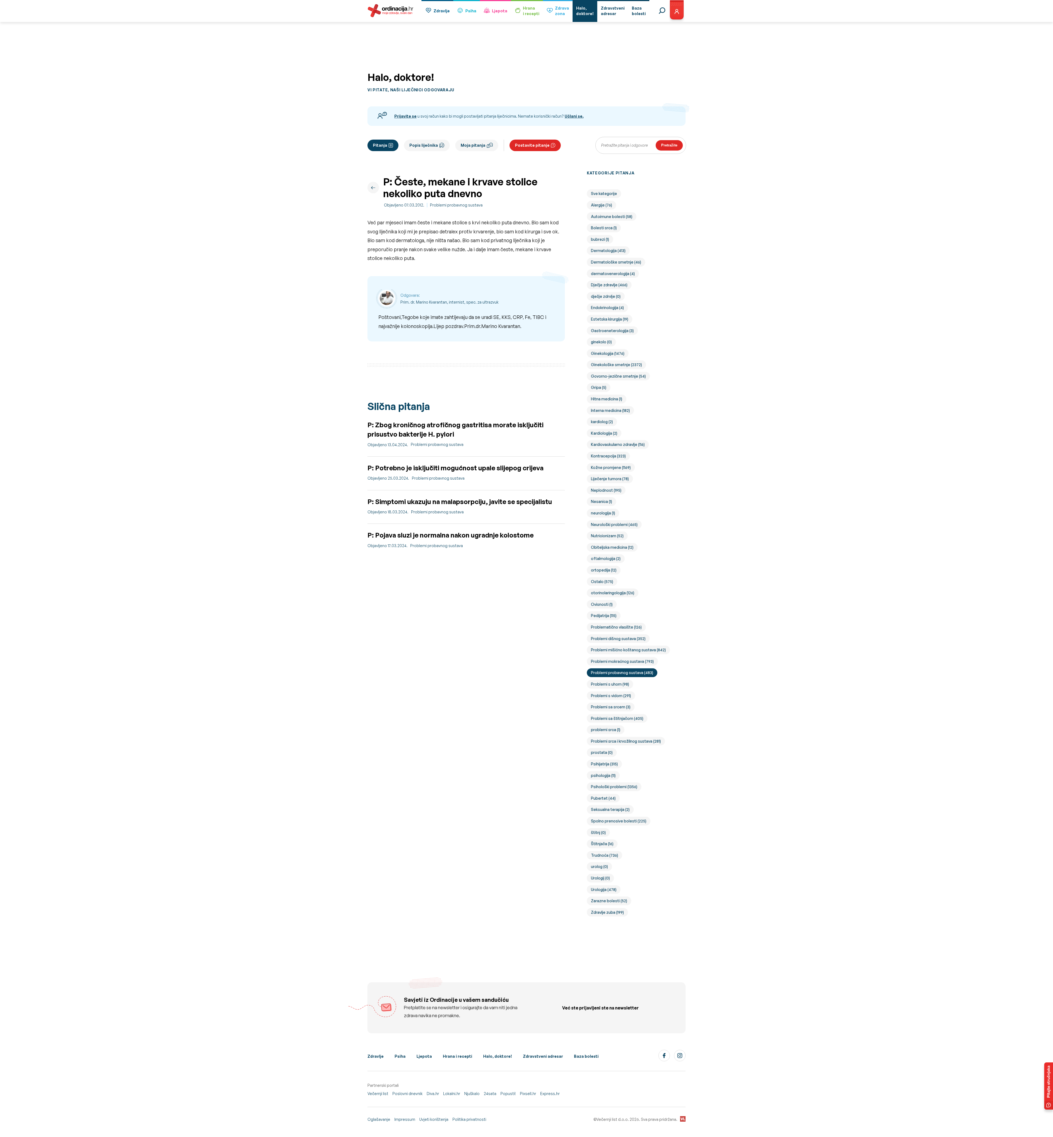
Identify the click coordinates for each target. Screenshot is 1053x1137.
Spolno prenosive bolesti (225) (618, 821)
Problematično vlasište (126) (616, 627)
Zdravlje (442, 11)
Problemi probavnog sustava (456, 205)
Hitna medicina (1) (606, 399)
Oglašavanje (378, 1119)
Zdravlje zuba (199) (607, 912)
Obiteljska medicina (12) (612, 547)
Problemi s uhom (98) (610, 684)
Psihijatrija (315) (604, 764)
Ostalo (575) (602, 581)
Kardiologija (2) (604, 433)
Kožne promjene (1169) (611, 467)
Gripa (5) (598, 387)
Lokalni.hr (451, 1093)
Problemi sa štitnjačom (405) (617, 718)
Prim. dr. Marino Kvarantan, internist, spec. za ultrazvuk (449, 302)
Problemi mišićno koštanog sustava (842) (628, 649)
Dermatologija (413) (608, 250)
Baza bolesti (586, 1056)
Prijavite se (405, 116)
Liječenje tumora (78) (610, 478)
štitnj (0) (598, 832)
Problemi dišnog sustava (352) (618, 638)
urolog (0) (599, 866)
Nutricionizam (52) (607, 535)
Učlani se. (574, 116)
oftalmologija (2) (606, 558)
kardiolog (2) (602, 421)
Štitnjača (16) (602, 843)
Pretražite (669, 145)
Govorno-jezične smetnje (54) (618, 376)
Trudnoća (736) (604, 855)
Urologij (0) (600, 878)
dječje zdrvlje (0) (606, 296)
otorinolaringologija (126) (612, 592)
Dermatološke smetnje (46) (616, 262)
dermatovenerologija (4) (613, 273)
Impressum (404, 1119)
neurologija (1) (603, 513)
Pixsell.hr (528, 1093)
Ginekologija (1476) (607, 353)
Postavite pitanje (532, 145)
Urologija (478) (603, 889)
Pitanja (380, 145)
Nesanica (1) (601, 501)
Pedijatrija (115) (603, 615)
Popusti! (508, 1093)
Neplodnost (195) (606, 490)
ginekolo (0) (601, 342)
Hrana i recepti (457, 1056)
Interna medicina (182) (610, 410)
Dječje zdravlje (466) (609, 284)
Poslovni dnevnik (407, 1093)
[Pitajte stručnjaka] (1048, 1086)
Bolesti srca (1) (604, 227)
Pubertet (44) (603, 798)
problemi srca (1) (605, 729)
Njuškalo (472, 1093)
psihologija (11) (603, 775)
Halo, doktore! (497, 1056)
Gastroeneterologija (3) (612, 330)
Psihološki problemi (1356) (614, 786)
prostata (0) (602, 752)
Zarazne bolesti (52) (609, 900)
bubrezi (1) (600, 239)
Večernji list (377, 1093)
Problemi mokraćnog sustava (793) (622, 661)
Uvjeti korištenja (433, 1119)
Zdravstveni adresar (543, 1056)
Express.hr (550, 1093)
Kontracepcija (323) (608, 456)
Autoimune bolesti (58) (611, 216)
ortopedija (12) (603, 570)
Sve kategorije (604, 193)
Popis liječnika (423, 145)
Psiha (470, 11)
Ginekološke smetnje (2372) (616, 364)
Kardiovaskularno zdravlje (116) (618, 444)
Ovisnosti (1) (602, 604)
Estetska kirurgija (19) (609, 319)
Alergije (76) (601, 205)
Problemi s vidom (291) (611, 695)
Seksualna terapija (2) (610, 809)
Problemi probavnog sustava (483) (622, 672)
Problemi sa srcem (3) (610, 707)
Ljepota (499, 11)
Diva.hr (433, 1093)
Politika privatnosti (469, 1119)
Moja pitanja (473, 145)
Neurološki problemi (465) (614, 524)
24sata (490, 1093)
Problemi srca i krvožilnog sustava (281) (626, 741)
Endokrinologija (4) (607, 307)
